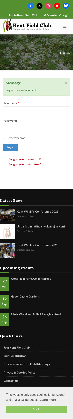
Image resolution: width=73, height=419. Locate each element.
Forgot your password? (24, 159)
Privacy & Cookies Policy (19, 372)
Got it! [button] (37, 409)
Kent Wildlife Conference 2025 (37, 211)
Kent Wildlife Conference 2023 (37, 245)
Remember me (16, 138)
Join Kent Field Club (24, 15)
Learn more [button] (48, 399)
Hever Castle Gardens (25, 296)
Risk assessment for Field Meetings (27, 364)
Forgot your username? (24, 164)
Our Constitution (15, 356)
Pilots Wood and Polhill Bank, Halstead (36, 314)
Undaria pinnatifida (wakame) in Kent (41, 226)
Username (11, 103)
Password (11, 120)
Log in (10, 147)
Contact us (11, 380)
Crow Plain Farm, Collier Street (31, 278)
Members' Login (57, 15)
